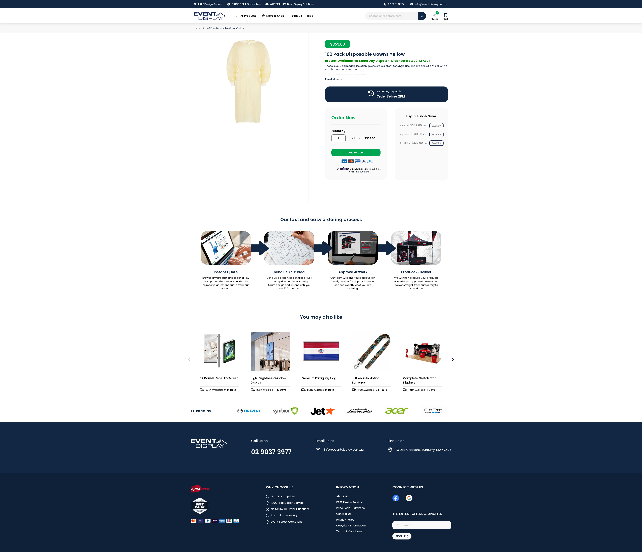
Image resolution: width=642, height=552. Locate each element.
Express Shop (275, 16)
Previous (189, 359)
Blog (310, 16)
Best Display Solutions (292, 4)
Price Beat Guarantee (350, 508)
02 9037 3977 (396, 4)
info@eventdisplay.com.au (431, 4)
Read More (332, 79)
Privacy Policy (345, 520)
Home (197, 28)
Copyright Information (351, 525)
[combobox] (395, 16)
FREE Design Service (349, 502)
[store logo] (209, 16)
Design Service (210, 4)
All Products (248, 16)
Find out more (362, 171)
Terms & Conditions (349, 531)
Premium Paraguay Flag (318, 378)
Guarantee (246, 4)
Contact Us (343, 514)
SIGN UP (400, 536)
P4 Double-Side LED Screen (219, 378)
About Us (296, 16)
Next (452, 359)
